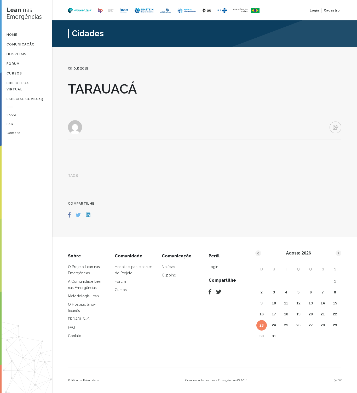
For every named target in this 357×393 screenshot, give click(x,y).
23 (262, 325)
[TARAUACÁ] (69, 215)
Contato (13, 133)
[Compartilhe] (210, 292)
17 (274, 314)
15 (335, 303)
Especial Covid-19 (25, 99)
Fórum (13, 64)
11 (286, 303)
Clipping (169, 275)
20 (311, 314)
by (337, 380)
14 (323, 303)
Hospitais (17, 54)
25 (286, 325)
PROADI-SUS (78, 319)
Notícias (168, 267)
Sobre (12, 115)
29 (335, 325)
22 (335, 314)
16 (262, 314)
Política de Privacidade (83, 380)
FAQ (10, 124)
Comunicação (21, 44)
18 (286, 314)
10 (274, 303)
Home (12, 35)
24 (274, 325)
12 (298, 303)
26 (298, 325)
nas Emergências (24, 13)
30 (262, 336)
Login (314, 10)
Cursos (14, 73)
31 (274, 336)
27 (311, 325)
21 (323, 314)
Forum (120, 281)
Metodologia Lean (83, 296)
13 (311, 303)
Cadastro (331, 10)
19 (298, 314)
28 (323, 325)
